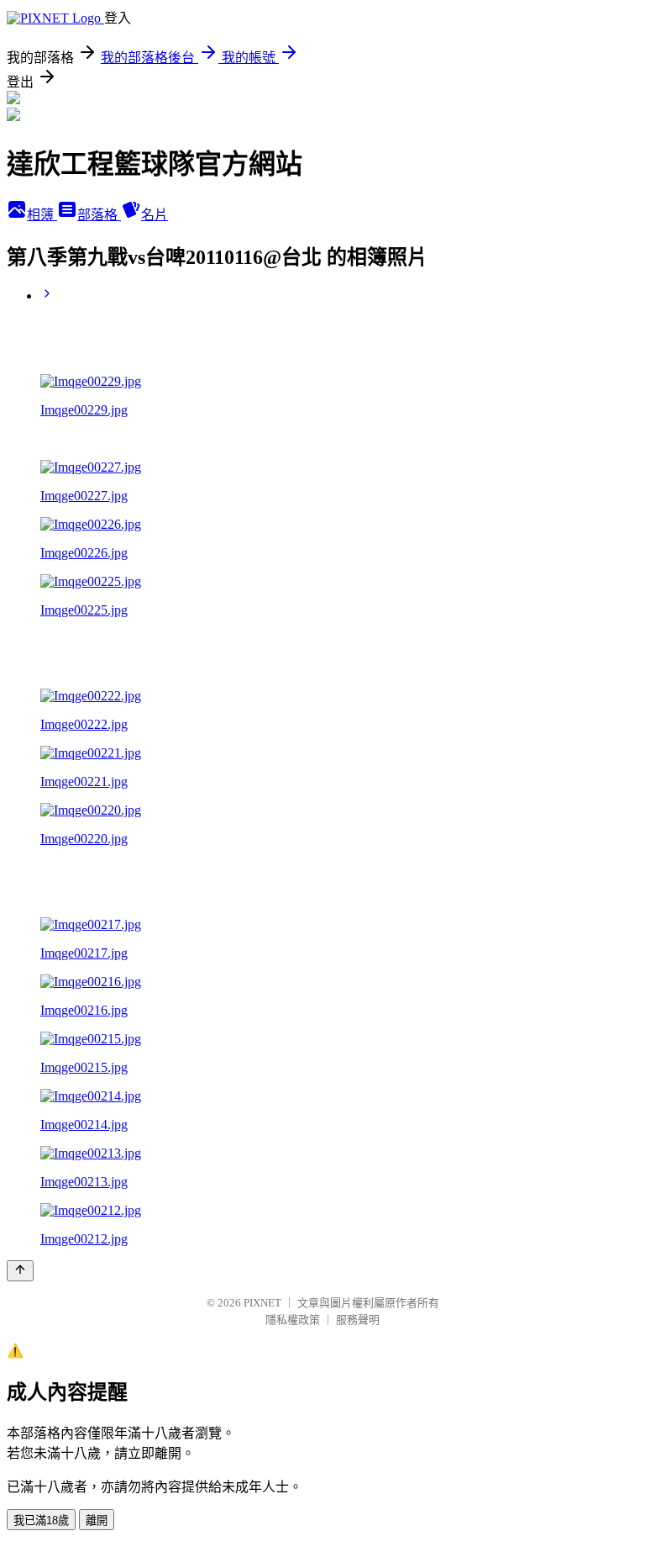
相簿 (42, 215)
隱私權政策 (292, 1319)
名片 (154, 215)
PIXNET (262, 1302)
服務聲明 (358, 1319)
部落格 (99, 215)
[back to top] (20, 1270)
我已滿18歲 (41, 1520)
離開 (97, 1520)
